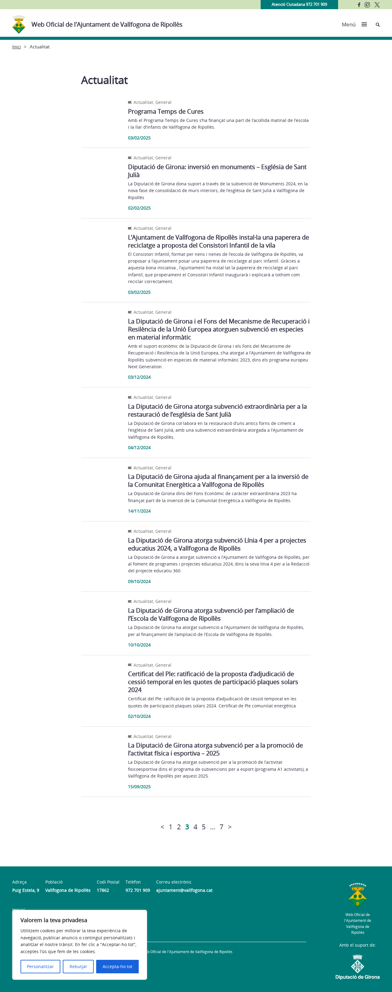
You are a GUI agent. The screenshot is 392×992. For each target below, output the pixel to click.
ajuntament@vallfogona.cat (184, 890)
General (163, 102)
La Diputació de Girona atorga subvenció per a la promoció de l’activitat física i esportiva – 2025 (215, 749)
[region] (79, 945)
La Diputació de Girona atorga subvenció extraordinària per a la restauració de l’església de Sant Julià (217, 410)
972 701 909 (138, 890)
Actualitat (143, 102)
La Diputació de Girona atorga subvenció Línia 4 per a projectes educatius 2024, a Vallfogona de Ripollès (217, 544)
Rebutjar (78, 966)
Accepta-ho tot (117, 966)
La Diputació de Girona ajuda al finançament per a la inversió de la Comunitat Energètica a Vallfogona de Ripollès (218, 480)
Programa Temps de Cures (166, 111)
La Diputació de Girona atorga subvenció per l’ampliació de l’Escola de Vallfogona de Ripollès (211, 614)
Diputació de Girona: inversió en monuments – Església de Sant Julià (217, 171)
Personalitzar (40, 966)
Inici (16, 47)
